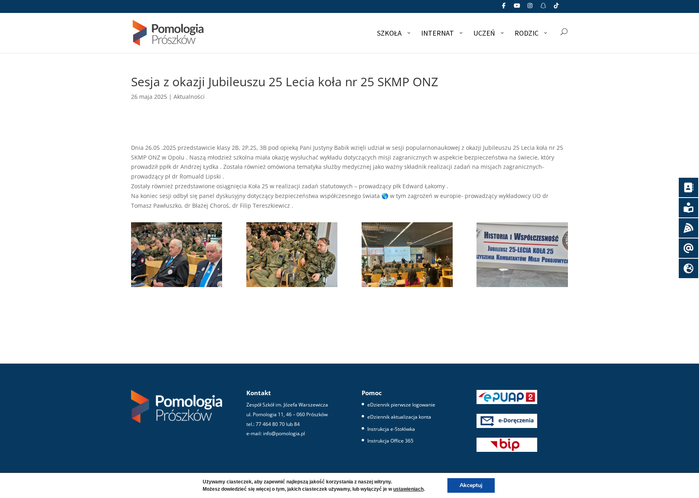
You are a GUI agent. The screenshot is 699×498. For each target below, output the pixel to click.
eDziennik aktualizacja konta (399, 416)
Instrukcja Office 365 (390, 440)
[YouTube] (517, 8)
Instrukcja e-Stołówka (391, 429)
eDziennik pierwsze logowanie (401, 404)
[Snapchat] (543, 8)
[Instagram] (530, 8)
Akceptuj (471, 485)
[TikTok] (556, 8)
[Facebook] (504, 8)
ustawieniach (408, 489)
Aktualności (189, 96)
